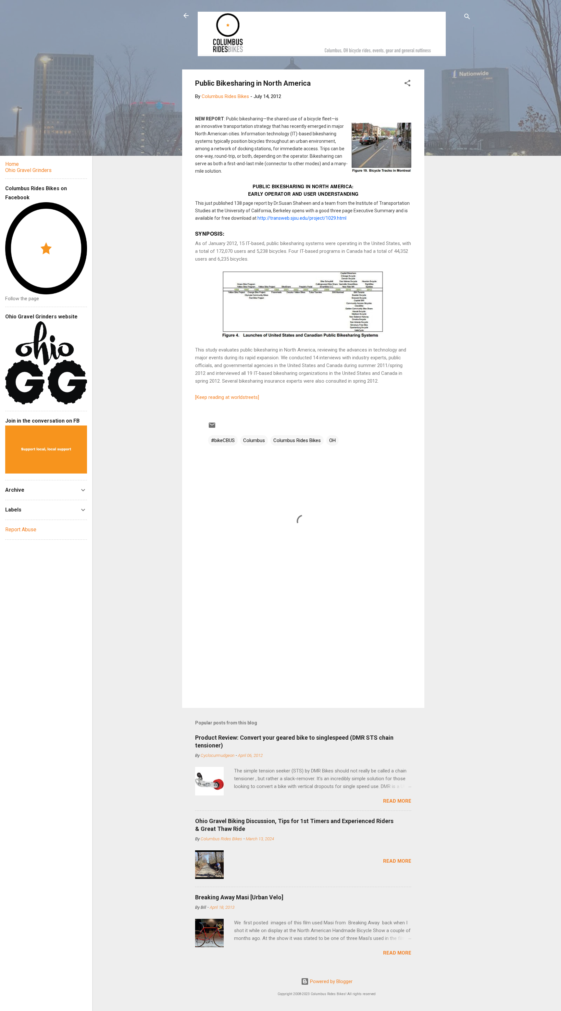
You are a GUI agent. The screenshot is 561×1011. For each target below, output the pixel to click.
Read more (397, 801)
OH (332, 440)
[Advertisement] (449, 166)
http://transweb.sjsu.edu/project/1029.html (301, 218)
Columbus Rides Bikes (297, 440)
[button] (407, 84)
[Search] (467, 18)
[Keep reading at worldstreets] (227, 397)
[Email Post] (212, 427)
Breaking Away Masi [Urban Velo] (239, 897)
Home (12, 164)
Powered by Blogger (331, 981)
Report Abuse (20, 529)
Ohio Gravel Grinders (28, 170)
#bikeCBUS (223, 440)
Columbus (254, 440)
